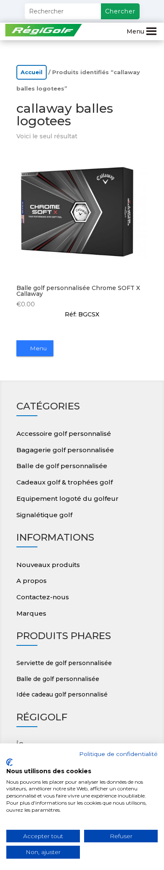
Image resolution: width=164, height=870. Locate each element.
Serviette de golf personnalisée (64, 663)
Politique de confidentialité (118, 754)
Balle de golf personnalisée (61, 466)
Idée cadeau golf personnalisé (62, 694)
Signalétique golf (44, 515)
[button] (135, 31)
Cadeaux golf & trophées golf (64, 482)
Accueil (31, 72)
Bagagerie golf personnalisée (65, 450)
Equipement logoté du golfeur (67, 498)
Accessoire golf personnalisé (63, 434)
